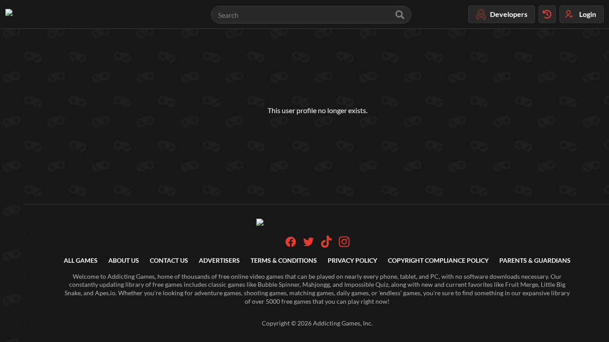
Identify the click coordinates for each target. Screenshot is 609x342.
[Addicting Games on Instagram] (344, 245)
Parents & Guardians (535, 260)
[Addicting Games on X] (308, 244)
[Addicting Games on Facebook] (290, 244)
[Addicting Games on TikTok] (326, 245)
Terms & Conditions (284, 260)
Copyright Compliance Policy (438, 260)
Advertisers (219, 260)
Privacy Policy (352, 260)
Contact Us (169, 260)
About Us (123, 260)
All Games (81, 260)
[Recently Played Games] (547, 14)
